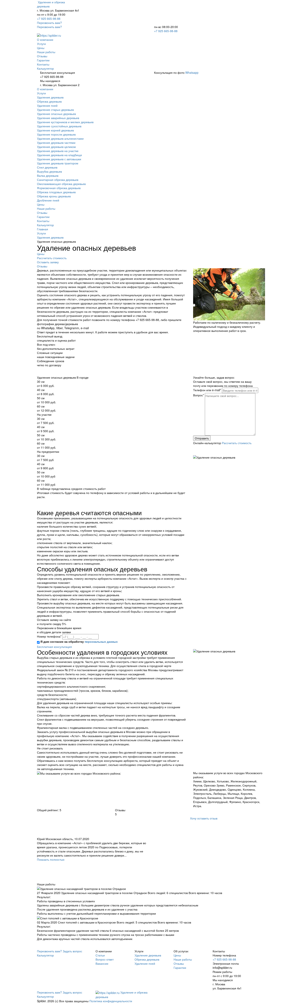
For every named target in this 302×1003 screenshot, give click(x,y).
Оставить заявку (48, 262)
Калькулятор (45, 68)
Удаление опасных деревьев (56, 114)
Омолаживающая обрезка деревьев (61, 184)
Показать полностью (51, 859)
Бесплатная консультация (54, 647)
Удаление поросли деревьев (56, 134)
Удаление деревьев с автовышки (59, 159)
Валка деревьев (47, 175)
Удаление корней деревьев (55, 130)
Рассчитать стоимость (52, 258)
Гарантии (43, 60)
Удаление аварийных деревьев (58, 118)
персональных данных (101, 641)
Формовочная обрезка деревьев (59, 188)
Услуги (41, 44)
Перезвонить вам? (49, 23)
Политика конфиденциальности (110, 1001)
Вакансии (102, 963)
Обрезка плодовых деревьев (56, 192)
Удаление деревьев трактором (57, 163)
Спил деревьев (47, 167)
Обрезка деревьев (49, 101)
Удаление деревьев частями (56, 142)
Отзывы (42, 56)
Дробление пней (48, 200)
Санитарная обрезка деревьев (57, 180)
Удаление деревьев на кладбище (59, 155)
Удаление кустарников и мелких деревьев (65, 122)
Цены (40, 48)
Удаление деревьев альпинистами (60, 138)
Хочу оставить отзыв (203, 818)
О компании (45, 39)
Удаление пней (47, 105)
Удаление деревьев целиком (56, 147)
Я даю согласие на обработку (79, 641)
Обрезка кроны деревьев (54, 196)
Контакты (43, 64)
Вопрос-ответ (105, 959)
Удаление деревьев (50, 97)
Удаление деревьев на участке (57, 151)
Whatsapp (191, 72)
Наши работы (46, 52)
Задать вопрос (72, 951)
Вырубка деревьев (49, 171)
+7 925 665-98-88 (48, 18)
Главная (42, 229)
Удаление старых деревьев (55, 110)
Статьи (100, 955)
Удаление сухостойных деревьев (59, 126)
